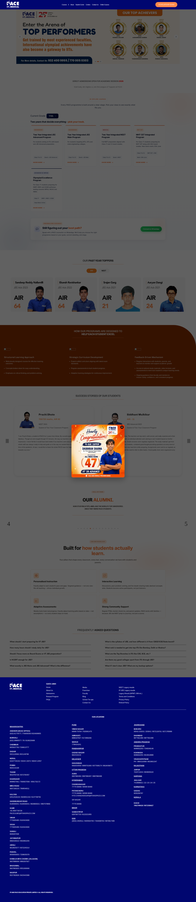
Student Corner (79, 5)
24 (151, 783)
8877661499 (138, 738)
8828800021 (35, 804)
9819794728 (14, 775)
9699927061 (14, 782)
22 (145, 783)
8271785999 (167, 731)
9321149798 (24, 754)
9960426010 (14, 841)
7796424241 (76, 744)
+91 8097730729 (16, 811)
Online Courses (104, 5)
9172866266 (86, 738)
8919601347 (152, 761)
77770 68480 (76, 787)
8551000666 (24, 868)
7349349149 (148, 748)
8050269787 (138, 793)
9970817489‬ (110, 821)
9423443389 (24, 875)
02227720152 (15, 761)
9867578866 (45, 804)
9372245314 (24, 848)
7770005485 (14, 820)
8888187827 (76, 738)
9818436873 (107, 766)
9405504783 (89, 821)
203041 (148, 731)
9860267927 (24, 861)
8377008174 (97, 766)
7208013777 (24, 747)
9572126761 (157, 731)
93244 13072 (26, 761)
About (72, 5)
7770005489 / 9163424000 (19, 827)
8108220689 (30, 740)
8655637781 (14, 747)
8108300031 (14, 804)
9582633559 (76, 766)
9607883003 (14, 868)
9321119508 (14, 754)
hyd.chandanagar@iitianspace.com (88, 796)
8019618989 (148, 755)
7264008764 (99, 821)
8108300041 (24, 804)
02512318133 (15, 797)
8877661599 (148, 738)
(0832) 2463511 (77, 821)
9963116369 (141, 761)
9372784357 (24, 775)
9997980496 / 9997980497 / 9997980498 (87, 776)
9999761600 (86, 766)
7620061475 (87, 731)
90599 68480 (87, 787)
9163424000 (24, 820)
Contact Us (95, 5)
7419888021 (138, 783)
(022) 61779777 (15, 733)
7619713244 (138, 772)
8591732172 (35, 782)
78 (23, 740)
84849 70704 (76, 731)
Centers (88, 5)
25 (154, 783)
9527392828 (14, 875)
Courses (64, 5)
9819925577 (14, 848)
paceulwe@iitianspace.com (22, 813)
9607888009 (14, 861)
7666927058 (24, 782)
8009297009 (14, 834)
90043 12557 (37, 761)
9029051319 (25, 797)
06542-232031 (139, 731)
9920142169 (14, 768)
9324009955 (36, 733)
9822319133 (76, 755)
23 (148, 783)
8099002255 (138, 748)
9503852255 (24, 841)
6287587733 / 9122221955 (81, 814)
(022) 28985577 (15, 740)
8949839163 (148, 772)
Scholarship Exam (166, 4)
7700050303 (26, 733)
